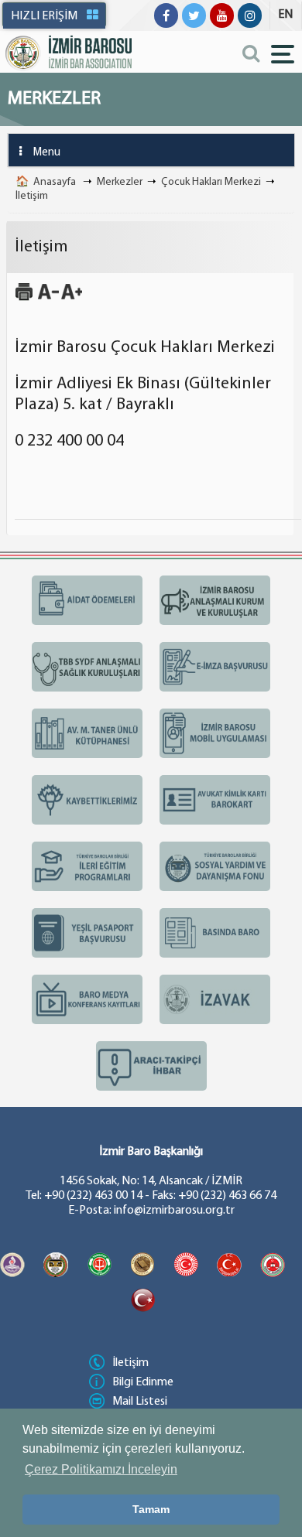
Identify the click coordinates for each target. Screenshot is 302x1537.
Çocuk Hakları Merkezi (211, 182)
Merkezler (119, 182)
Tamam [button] (151, 1509)
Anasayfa (54, 182)
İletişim (31, 196)
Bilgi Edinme (142, 1382)
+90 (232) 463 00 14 (93, 1196)
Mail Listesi (139, 1401)
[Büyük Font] (71, 298)
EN (285, 15)
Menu (46, 153)
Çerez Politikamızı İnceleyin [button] (101, 1469)
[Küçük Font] (48, 298)
